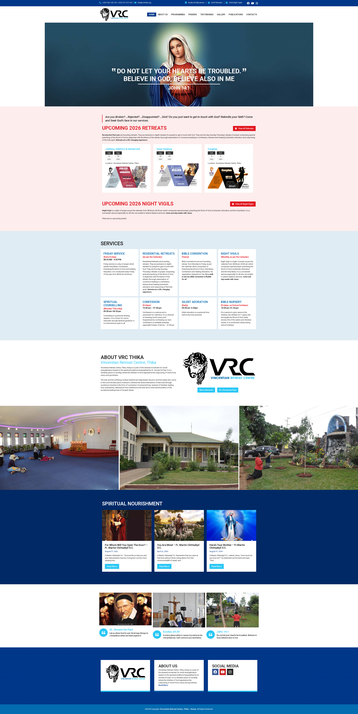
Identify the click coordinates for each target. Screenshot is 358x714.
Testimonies (207, 14)
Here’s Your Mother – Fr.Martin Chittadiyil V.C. (227, 546)
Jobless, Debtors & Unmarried (122, 148)
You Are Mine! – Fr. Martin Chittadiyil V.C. (178, 546)
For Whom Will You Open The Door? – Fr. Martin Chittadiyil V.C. (126, 546)
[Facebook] (248, 3)
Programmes (178, 14)
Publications (236, 14)
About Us (163, 14)
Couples (212, 148)
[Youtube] (252, 3)
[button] (244, 128)
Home (152, 14)
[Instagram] (257, 3)
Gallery (221, 14)
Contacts (251, 14)
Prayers (192, 14)
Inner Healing (164, 148)
